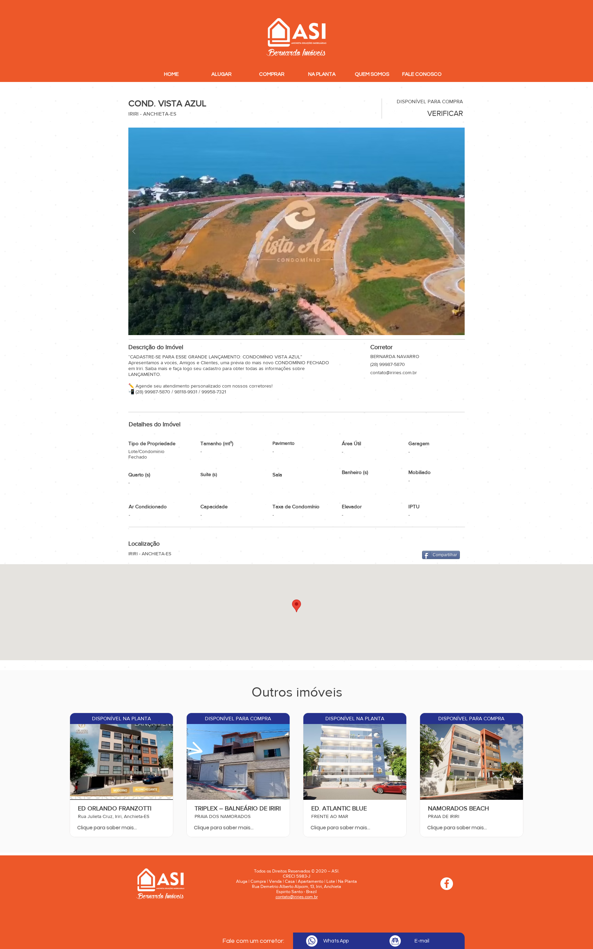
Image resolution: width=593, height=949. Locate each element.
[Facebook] (446, 883)
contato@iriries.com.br (393, 372)
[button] (296, 231)
